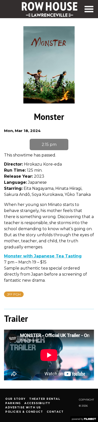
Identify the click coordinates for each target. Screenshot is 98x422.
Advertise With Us (23, 407)
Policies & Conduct (24, 411)
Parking (13, 403)
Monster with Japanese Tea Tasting (43, 256)
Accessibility (37, 403)
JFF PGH (14, 294)
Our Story (15, 399)
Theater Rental (44, 399)
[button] (89, 9)
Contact (55, 411)
